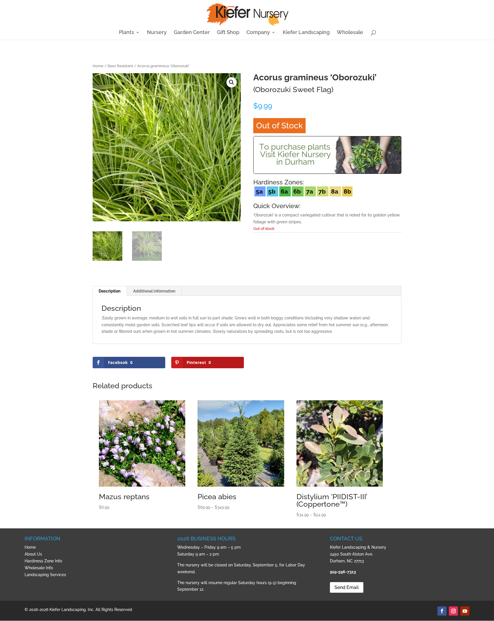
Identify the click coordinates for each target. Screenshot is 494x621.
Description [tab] (109, 291)
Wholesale (350, 32)
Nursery (157, 32)
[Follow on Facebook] (442, 611)
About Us (33, 554)
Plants (126, 32)
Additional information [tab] (154, 291)
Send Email (346, 587)
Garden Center (192, 32)
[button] (231, 82)
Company (258, 32)
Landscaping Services (45, 574)
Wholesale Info (39, 568)
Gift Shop (228, 32)
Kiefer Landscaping (306, 32)
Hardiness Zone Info (43, 561)
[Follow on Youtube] (464, 611)
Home (98, 66)
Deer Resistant (120, 66)
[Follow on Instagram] (453, 611)
